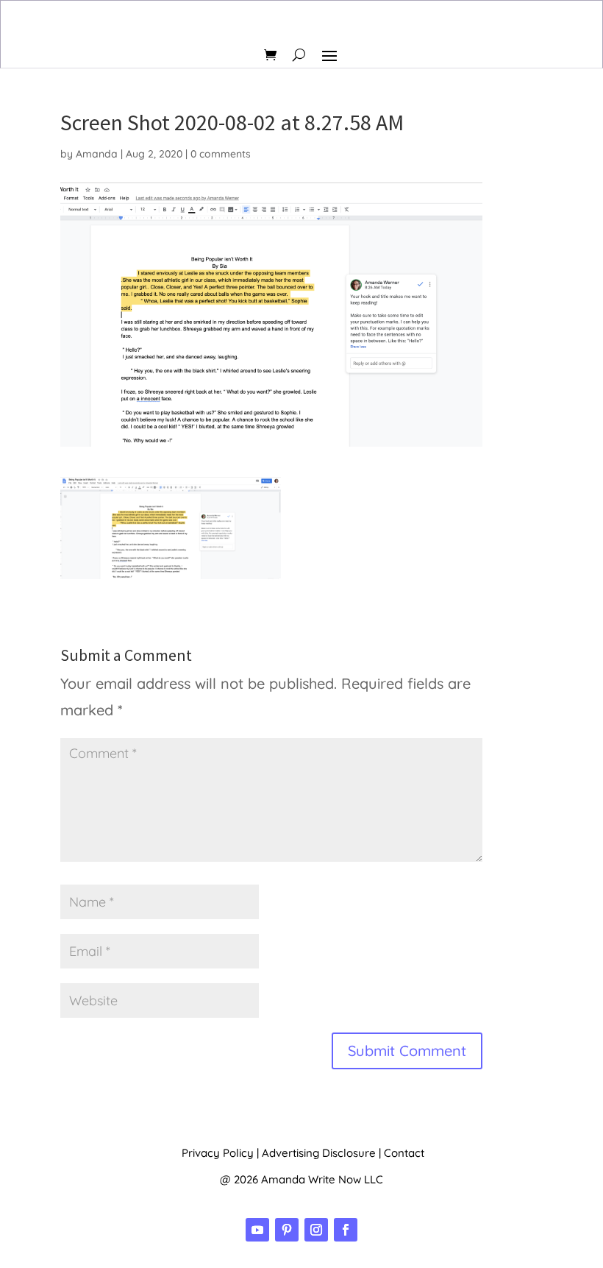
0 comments (220, 153)
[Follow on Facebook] (345, 1230)
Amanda (97, 153)
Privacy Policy (218, 1153)
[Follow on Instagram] (316, 1230)
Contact (404, 1153)
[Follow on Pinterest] (287, 1230)
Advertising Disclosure (319, 1153)
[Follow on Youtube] (257, 1230)
